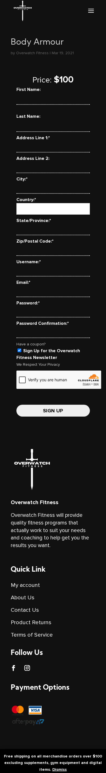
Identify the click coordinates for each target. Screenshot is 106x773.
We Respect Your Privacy (38, 364)
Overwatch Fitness (32, 53)
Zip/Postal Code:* (34, 241)
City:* (21, 179)
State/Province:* (33, 220)
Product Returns (31, 622)
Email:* (23, 282)
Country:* (26, 199)
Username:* (28, 262)
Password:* (28, 303)
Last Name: (28, 116)
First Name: (28, 89)
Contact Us (25, 610)
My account (25, 585)
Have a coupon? (31, 344)
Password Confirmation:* (42, 323)
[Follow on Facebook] (13, 668)
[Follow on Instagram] (27, 668)
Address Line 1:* (33, 138)
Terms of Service (32, 635)
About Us (22, 597)
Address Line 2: (32, 158)
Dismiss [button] (59, 769)
